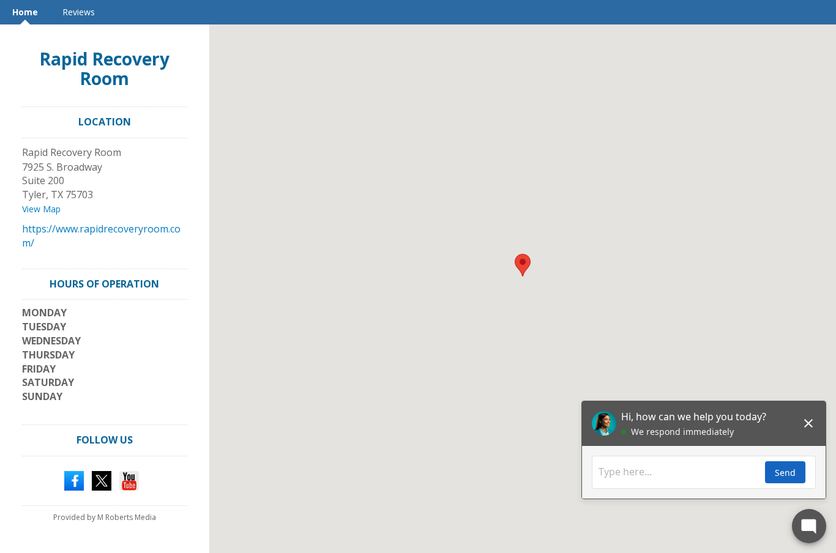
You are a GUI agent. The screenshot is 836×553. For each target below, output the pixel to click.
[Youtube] (129, 479)
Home (25, 12)
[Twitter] (101, 479)
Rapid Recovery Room (104, 68)
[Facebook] (74, 479)
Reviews (78, 12)
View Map (41, 209)
